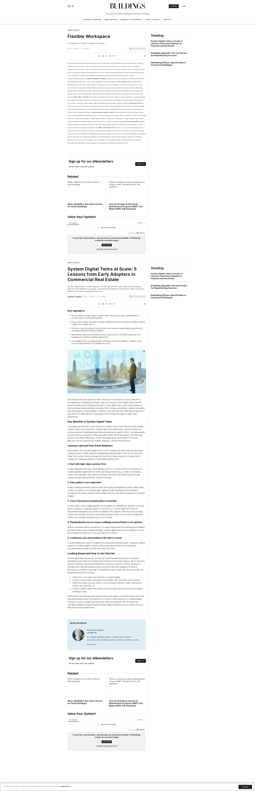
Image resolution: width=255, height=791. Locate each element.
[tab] (73, 223)
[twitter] (107, 56)
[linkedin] (103, 56)
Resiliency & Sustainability (132, 19)
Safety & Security (153, 19)
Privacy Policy (64, 786)
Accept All (245, 787)
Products (168, 19)
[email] (114, 56)
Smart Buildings (111, 19)
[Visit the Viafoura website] (140, 233)
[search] (72, 6)
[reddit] (110, 56)
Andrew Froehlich (75, 296)
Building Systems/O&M (92, 19)
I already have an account (106, 249)
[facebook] (100, 56)
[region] (107, 228)
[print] (145, 56)
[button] (69, 6)
